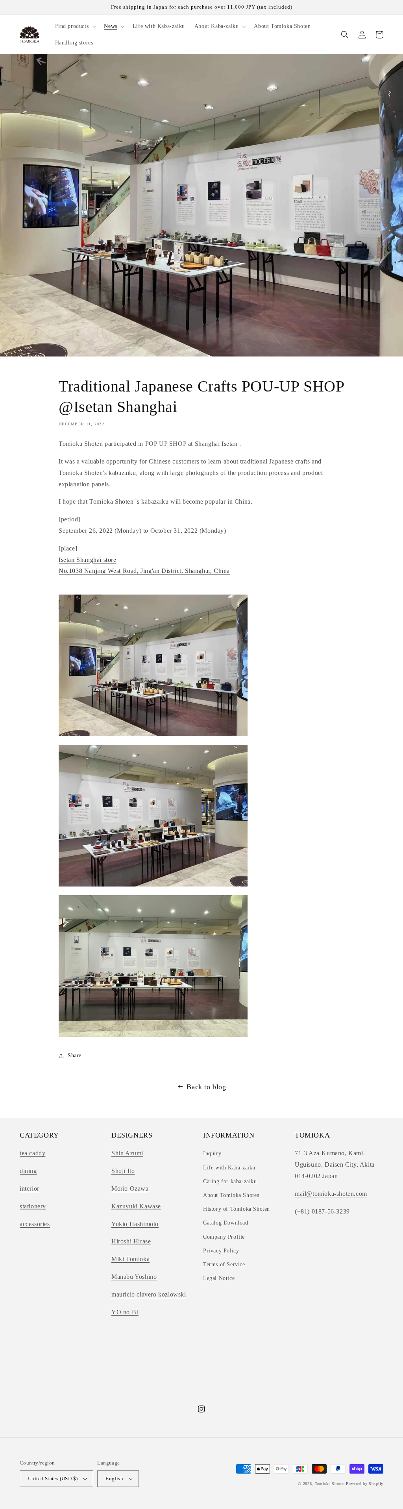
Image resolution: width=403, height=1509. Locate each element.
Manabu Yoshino (134, 1276)
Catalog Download (225, 1223)
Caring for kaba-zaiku (230, 1181)
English (114, 1478)
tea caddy (32, 1153)
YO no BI (125, 1312)
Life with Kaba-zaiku (229, 1168)
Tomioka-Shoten (330, 1483)
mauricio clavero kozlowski (148, 1294)
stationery (33, 1206)
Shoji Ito (123, 1170)
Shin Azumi (127, 1153)
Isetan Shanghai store (87, 559)
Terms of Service (224, 1264)
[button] (75, 26)
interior (29, 1188)
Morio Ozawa (130, 1188)
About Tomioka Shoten (231, 1195)
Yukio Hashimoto (135, 1224)
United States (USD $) (53, 1478)
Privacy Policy (221, 1251)
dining (28, 1170)
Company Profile (224, 1237)
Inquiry (212, 1153)
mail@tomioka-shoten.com (331, 1193)
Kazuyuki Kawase (136, 1206)
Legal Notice (219, 1278)
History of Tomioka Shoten (236, 1209)
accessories (35, 1224)
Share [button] (74, 1055)
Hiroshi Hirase (131, 1241)
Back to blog (206, 1087)
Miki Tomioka (130, 1259)
